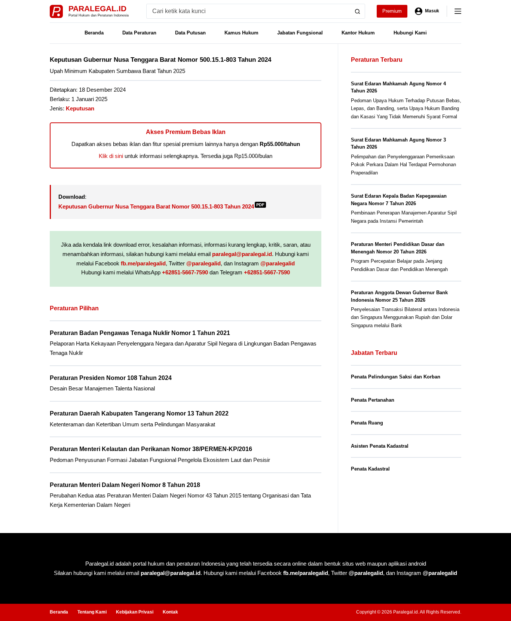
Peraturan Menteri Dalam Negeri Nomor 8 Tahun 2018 (125, 485)
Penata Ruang (367, 423)
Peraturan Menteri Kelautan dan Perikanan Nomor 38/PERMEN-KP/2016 (151, 449)
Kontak (170, 612)
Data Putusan (190, 33)
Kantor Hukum (358, 33)
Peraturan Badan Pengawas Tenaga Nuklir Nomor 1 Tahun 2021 (140, 333)
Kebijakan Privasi (134, 612)
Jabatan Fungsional (300, 33)
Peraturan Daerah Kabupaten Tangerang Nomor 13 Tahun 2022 (139, 413)
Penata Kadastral (370, 469)
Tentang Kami (92, 612)
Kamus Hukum (241, 33)
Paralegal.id (97, 8)
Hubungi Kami (410, 33)
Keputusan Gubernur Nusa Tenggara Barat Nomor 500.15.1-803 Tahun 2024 (161, 206)
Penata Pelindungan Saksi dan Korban (395, 377)
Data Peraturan (139, 33)
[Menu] (458, 11)
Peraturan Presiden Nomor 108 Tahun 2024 (111, 378)
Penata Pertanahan (372, 400)
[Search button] (358, 11)
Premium (392, 11)
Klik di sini (111, 156)
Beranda (94, 33)
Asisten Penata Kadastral (380, 446)
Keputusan (80, 108)
